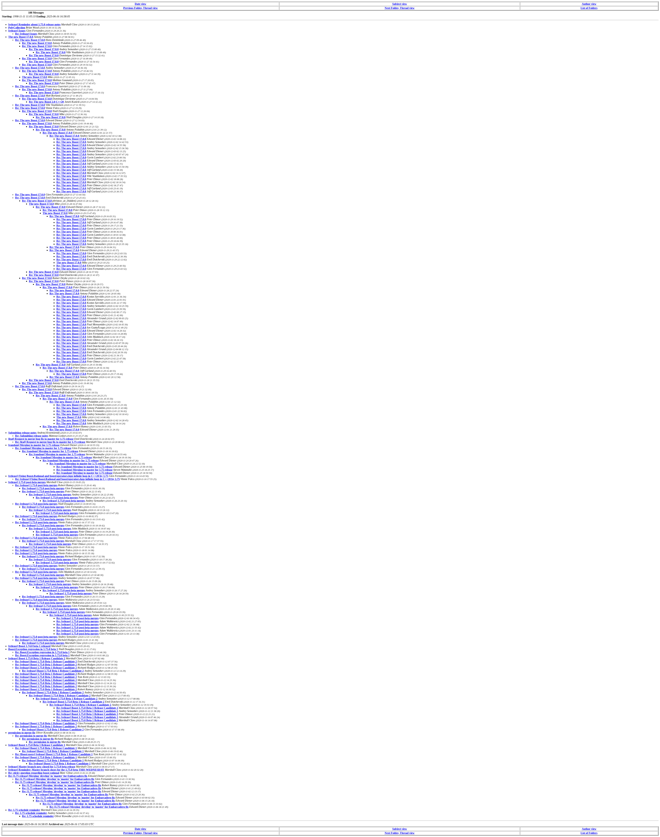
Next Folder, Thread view (400, 8)
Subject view (399, 3)
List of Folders (589, 8)
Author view (589, 3)
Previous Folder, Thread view (140, 8)
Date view (140, 3)
